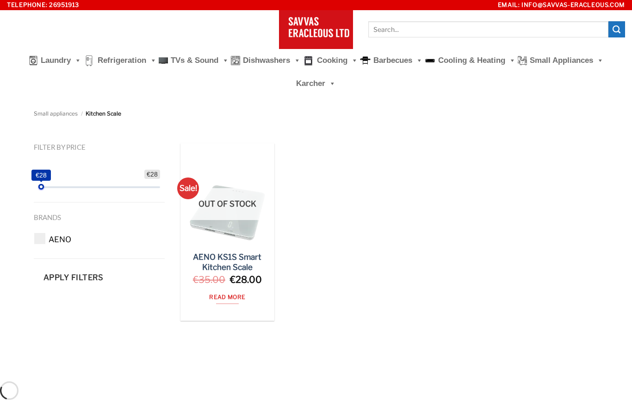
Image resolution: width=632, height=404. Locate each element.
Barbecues (392, 60)
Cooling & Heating (471, 60)
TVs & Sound (194, 60)
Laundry (56, 60)
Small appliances (56, 113)
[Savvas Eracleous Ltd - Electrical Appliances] (316, 29)
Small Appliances (561, 60)
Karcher (310, 83)
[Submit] (616, 29)
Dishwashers (266, 60)
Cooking (332, 60)
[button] (60, 239)
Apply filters (73, 277)
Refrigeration (122, 60)
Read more (227, 297)
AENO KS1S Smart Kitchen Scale (227, 262)
